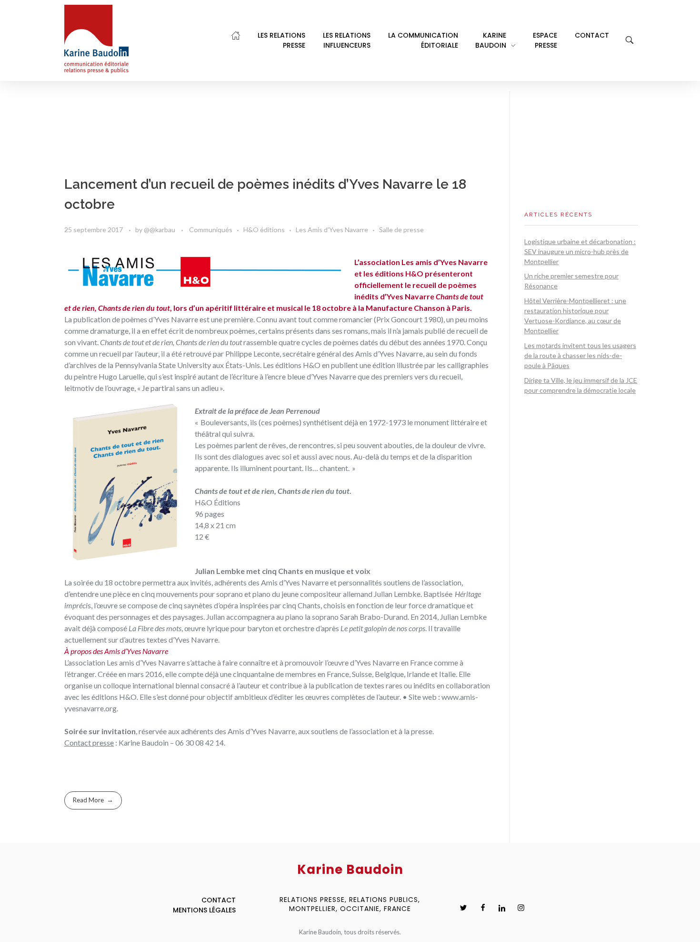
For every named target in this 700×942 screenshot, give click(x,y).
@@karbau (160, 229)
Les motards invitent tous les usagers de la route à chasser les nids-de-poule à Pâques (580, 355)
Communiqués (210, 229)
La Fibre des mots (155, 628)
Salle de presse (401, 229)
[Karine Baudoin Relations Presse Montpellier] (96, 39)
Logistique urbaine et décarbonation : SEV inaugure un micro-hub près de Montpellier (580, 251)
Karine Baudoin (144, 742)
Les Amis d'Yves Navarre (332, 229)
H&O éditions (264, 229)
